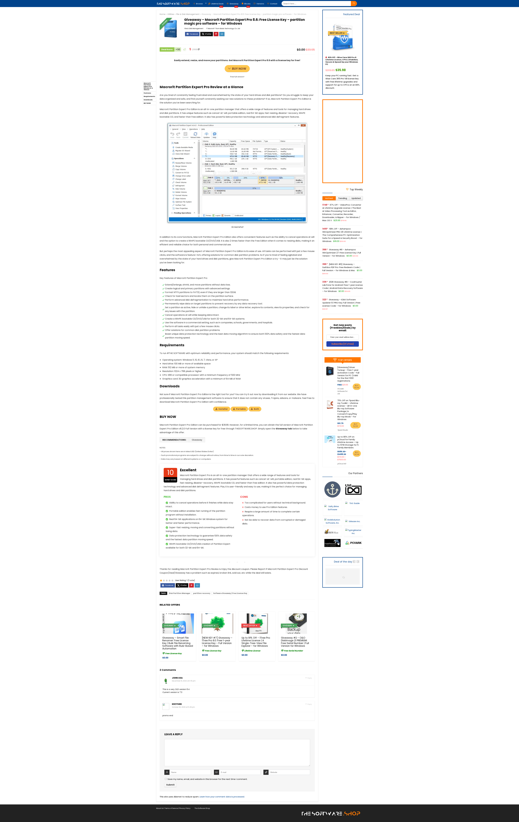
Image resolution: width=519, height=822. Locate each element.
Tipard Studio (342, 430)
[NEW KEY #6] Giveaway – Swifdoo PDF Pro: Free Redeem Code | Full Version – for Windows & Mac (341, 267)
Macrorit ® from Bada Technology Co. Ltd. (224, 28)
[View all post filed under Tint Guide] (353, 507)
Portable (241, 409)
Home (162, 14)
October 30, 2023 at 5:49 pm (183, 707)
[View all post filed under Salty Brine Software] (332, 507)
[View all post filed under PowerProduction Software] (332, 543)
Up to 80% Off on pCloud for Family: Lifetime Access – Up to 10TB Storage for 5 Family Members (348, 442)
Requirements (149, 96)
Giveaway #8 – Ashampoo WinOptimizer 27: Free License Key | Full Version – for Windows (341, 252)
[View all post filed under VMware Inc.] (353, 521)
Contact (273, 3)
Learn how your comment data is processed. (222, 796)
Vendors (260, 3)
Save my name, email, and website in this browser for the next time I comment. (207, 779)
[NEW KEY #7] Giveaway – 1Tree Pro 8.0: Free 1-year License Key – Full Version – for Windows (217, 642)
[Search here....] (354, 3)
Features (147, 93)
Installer (223, 409)
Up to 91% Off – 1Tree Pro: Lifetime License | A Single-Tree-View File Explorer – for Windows (256, 642)
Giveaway (233, 4)
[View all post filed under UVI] (353, 489)
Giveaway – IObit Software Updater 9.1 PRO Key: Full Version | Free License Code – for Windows (341, 302)
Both (256, 409)
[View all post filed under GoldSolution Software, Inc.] (332, 521)
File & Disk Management (187, 14)
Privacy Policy (184, 808)
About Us (159, 808)
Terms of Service (171, 808)
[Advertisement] (343, 141)
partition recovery (201, 593)
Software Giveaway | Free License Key (230, 593)
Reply (309, 678)
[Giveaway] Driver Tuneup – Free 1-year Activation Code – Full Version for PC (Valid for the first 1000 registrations (348, 374)
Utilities (170, 14)
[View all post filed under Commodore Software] (332, 489)
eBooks (247, 4)
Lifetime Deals (217, 4)
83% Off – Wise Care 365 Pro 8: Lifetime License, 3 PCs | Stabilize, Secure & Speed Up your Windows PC (341, 61)
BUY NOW (239, 69)
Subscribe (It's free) (342, 343)
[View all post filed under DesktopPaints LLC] (332, 531)
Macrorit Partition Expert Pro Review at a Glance (148, 86)
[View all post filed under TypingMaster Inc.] (353, 531)
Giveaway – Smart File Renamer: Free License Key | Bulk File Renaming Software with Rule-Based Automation (177, 643)
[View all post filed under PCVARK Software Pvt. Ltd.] (353, 543)
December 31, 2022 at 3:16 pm (184, 681)
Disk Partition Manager (179, 593)
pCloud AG (341, 463)
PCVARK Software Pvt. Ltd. (342, 391)
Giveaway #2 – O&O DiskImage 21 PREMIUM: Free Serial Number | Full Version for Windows (295, 642)
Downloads (148, 100)
